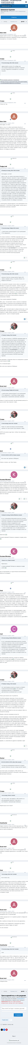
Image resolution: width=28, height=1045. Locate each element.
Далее (22, 21)
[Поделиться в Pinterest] (7, 1030)
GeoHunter (3, 823)
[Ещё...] (25, 35)
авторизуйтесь (20, 998)
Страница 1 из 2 (14, 21)
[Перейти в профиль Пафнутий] (14, 161)
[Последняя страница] (26, 21)
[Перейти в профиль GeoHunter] (14, 818)
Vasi (1, 224)
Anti (1, 451)
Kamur (2, 758)
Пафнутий (3, 166)
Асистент (3, 386)
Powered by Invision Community (14, 1042)
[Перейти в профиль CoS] (14, 629)
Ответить (14, 17)
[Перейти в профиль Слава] (14, 53)
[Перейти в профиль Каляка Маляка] (14, 474)
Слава (2, 59)
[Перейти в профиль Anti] (14, 446)
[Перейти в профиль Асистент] (14, 381)
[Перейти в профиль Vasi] (14, 219)
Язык (13, 1036)
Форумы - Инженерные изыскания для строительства (11, 2)
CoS (1, 634)
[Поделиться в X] (2, 1030)
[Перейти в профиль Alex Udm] (14, 27)
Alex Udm (6, 11)
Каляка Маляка (5, 479)
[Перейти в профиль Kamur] (14, 753)
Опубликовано (8, 34)
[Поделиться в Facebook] (4, 1030)
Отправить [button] (18, 1015)
